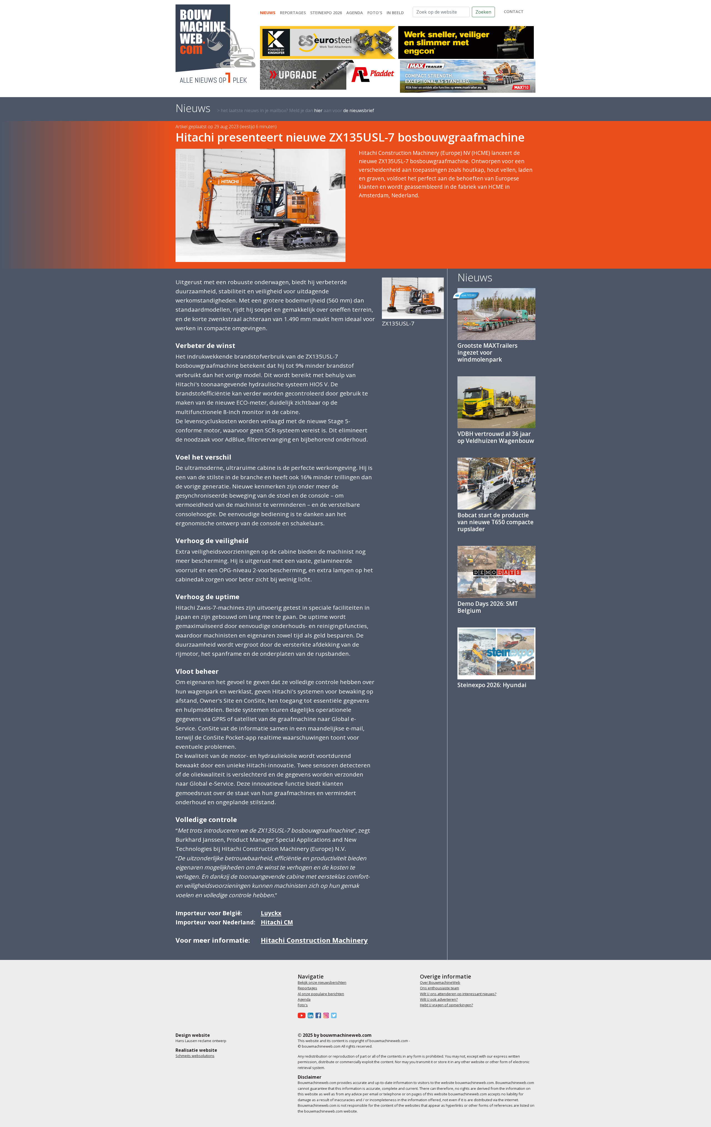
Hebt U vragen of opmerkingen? (446, 1004)
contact (514, 11)
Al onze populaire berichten (321, 993)
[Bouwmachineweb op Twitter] (335, 1015)
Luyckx (271, 913)
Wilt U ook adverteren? (439, 999)
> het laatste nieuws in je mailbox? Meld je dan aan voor (295, 110)
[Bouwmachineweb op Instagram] (327, 1015)
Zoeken (483, 12)
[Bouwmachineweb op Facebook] (319, 1015)
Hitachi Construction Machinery (314, 940)
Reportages (293, 12)
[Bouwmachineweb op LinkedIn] (312, 1015)
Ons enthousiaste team (439, 987)
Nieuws (268, 12)
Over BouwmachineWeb (440, 982)
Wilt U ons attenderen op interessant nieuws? (458, 993)
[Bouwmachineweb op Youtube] (303, 1015)
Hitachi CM (277, 922)
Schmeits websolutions (195, 1055)
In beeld (395, 12)
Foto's (374, 12)
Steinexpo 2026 (326, 12)
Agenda (354, 12)
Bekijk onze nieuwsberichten (322, 982)
